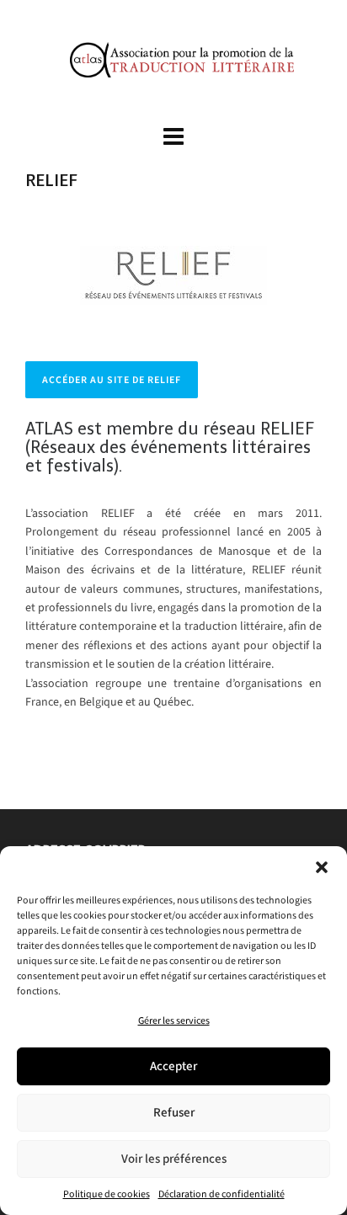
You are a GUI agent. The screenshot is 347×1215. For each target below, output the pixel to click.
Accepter (173, 1066)
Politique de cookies (106, 1194)
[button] (321, 867)
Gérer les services (174, 1020)
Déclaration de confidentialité (221, 1194)
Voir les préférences (174, 1158)
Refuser (174, 1112)
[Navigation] (173, 137)
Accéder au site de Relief (111, 379)
